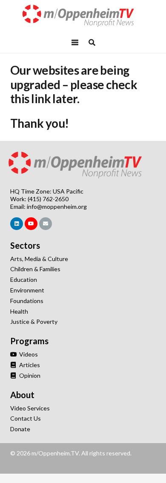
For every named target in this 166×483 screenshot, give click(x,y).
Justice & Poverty (33, 321)
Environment (27, 290)
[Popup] (92, 42)
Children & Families (35, 268)
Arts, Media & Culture (39, 258)
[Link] (83, 16)
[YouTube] (31, 223)
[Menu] (75, 42)
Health (19, 311)
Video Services (30, 408)
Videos (28, 354)
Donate (20, 428)
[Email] (45, 223)
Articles (29, 364)
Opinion (29, 375)
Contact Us (25, 418)
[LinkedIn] (16, 223)
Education (23, 279)
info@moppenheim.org (57, 206)
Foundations (26, 300)
